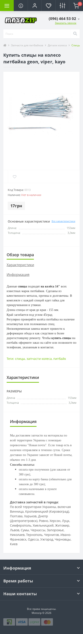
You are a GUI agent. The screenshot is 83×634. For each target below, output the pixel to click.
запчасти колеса (39, 359)
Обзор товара (20, 254)
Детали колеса (57, 45)
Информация (18, 274)
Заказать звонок (65, 23)
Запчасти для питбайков (27, 45)
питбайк (59, 359)
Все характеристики (63, 221)
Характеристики (20, 264)
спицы (20, 359)
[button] (34, 5)
